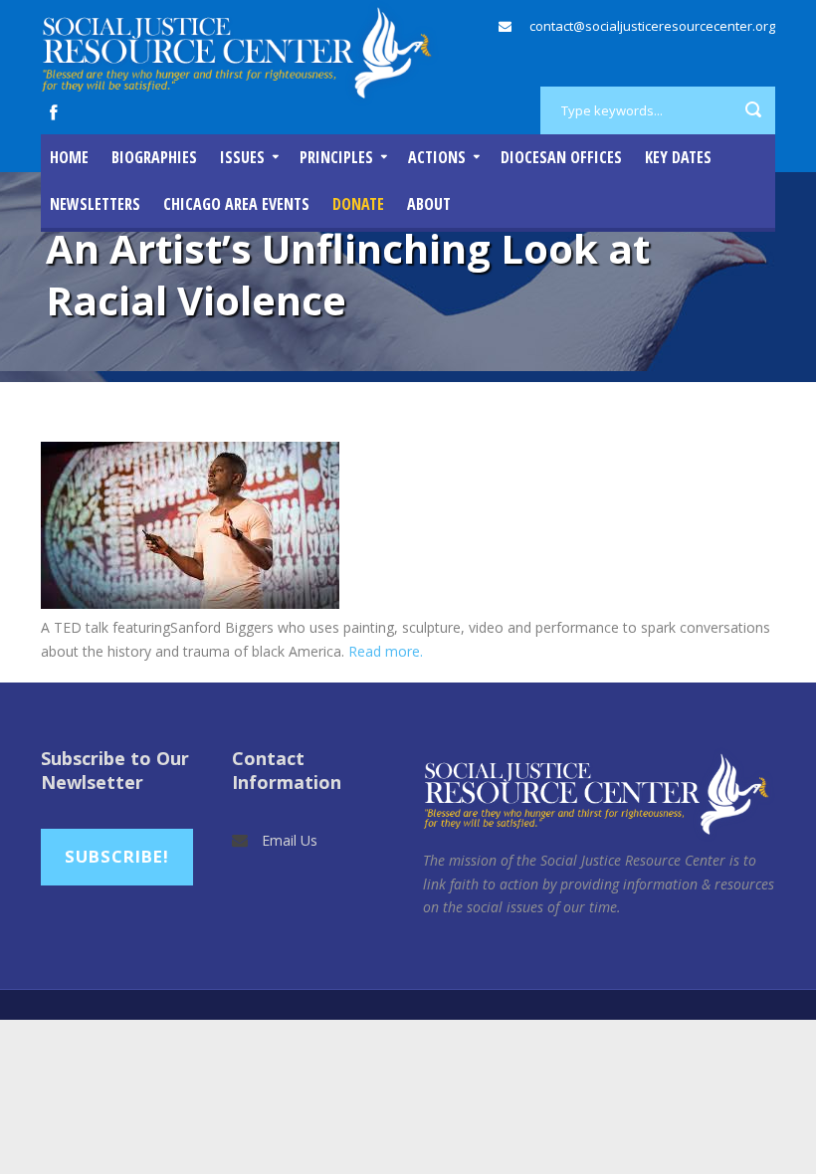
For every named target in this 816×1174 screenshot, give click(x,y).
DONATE (358, 204)
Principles (336, 157)
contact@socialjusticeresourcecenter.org (652, 26)
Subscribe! (117, 856)
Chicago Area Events (236, 204)
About (429, 204)
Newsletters (95, 204)
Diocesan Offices (561, 157)
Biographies (154, 157)
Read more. (385, 651)
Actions (437, 157)
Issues (242, 157)
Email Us (289, 840)
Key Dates (678, 157)
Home (69, 157)
